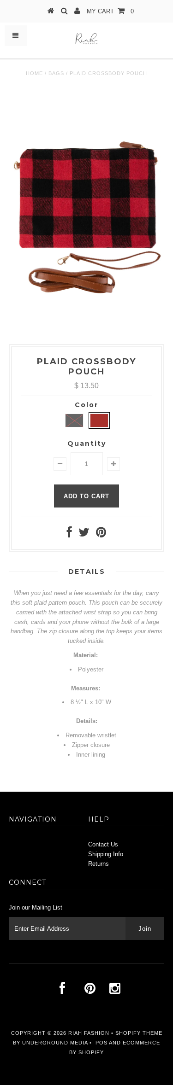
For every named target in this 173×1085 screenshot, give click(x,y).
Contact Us (103, 844)
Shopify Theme (138, 1033)
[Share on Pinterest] (101, 534)
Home (34, 73)
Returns (98, 863)
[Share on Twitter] (83, 534)
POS (101, 1042)
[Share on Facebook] (69, 534)
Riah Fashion (88, 1033)
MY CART (110, 11)
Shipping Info (105, 854)
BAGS (56, 73)
